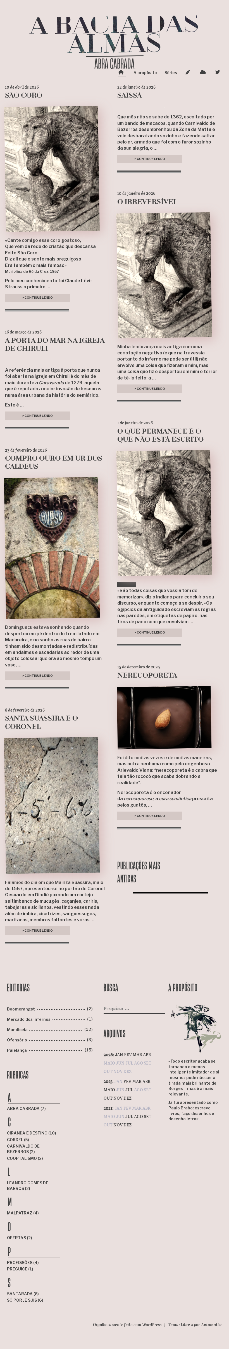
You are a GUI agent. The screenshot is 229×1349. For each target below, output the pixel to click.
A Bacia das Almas (114, 36)
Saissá (129, 96)
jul (129, 1089)
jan (119, 1054)
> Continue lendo (37, 298)
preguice (17, 1269)
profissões (20, 1262)
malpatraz (20, 1213)
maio (109, 1089)
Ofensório (17, 1040)
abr (147, 1054)
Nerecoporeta (147, 676)
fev (128, 1054)
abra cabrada (23, 1108)
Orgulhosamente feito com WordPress (127, 1324)
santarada (20, 1293)
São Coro (23, 96)
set (147, 1116)
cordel (15, 1139)
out (108, 1098)
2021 (108, 1108)
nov (118, 1098)
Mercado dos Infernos (29, 1019)
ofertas (17, 1237)
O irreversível (147, 202)
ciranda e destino (27, 1133)
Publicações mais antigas (138, 872)
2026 (108, 1054)
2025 (108, 1081)
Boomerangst (21, 1009)
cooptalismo (22, 1158)
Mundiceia (17, 1029)
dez (127, 1098)
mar (137, 1054)
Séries (170, 72)
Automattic (211, 1324)
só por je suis (22, 1300)
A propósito (145, 72)
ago (138, 1116)
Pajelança (17, 1050)
